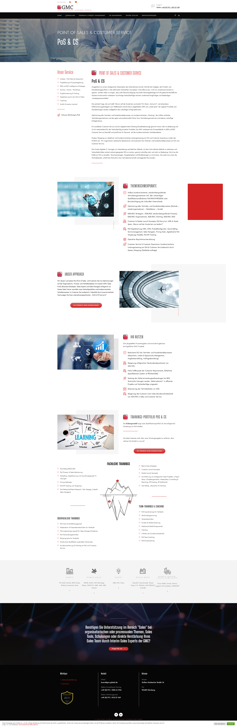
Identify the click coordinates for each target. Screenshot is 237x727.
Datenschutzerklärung (69, 680)
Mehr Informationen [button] (220, 724)
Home (59, 15)
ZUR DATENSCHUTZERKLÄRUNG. (28, 725)
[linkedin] (179, 15)
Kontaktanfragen (149, 15)
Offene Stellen (132, 15)
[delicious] (175, 15)
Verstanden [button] (231, 724)
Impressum (65, 683)
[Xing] (116, 715)
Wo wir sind (61, 2)
